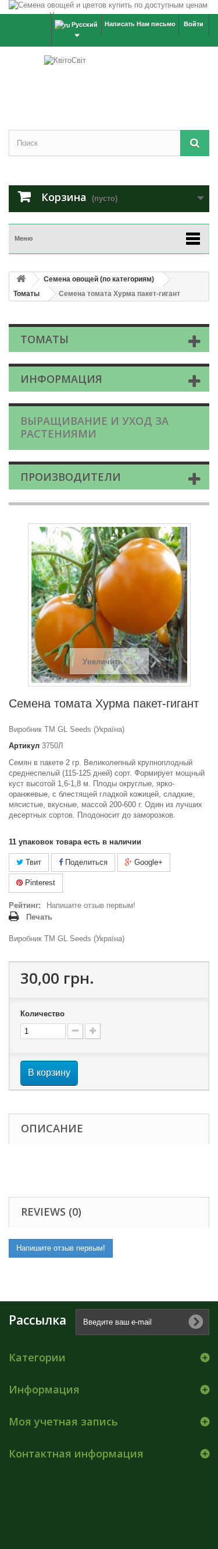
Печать (39, 917)
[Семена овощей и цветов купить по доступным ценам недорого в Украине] (109, 7)
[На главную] (21, 279)
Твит (32, 862)
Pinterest (39, 882)
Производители (70, 477)
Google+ (147, 862)
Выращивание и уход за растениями (94, 427)
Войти (193, 23)
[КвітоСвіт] (109, 78)
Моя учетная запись (63, 1421)
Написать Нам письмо (140, 23)
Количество (42, 1013)
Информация (61, 379)
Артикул (24, 745)
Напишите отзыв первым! (91, 905)
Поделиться (85, 862)
